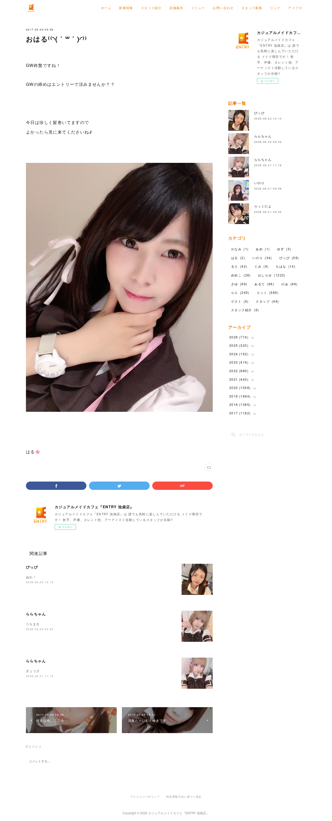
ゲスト (239, 301)
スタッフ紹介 (151, 7)
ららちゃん (36, 613)
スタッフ (267, 301)
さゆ (239, 284)
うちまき (33, 624)
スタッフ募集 (251, 7)
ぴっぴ (32, 566)
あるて (264, 284)
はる (238, 257)
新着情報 (126, 7)
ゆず (284, 249)
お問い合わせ (223, 7)
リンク (275, 7)
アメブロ (295, 7)
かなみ (239, 249)
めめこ (241, 275)
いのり (259, 182)
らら (240, 292)
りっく (268, 292)
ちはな (285, 266)
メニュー (198, 7)
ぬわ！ (31, 577)
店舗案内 (176, 7)
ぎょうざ (33, 671)
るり (239, 266)
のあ (289, 284)
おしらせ (272, 275)
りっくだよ (263, 206)
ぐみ (261, 266)
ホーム (106, 7)
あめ (263, 249)
